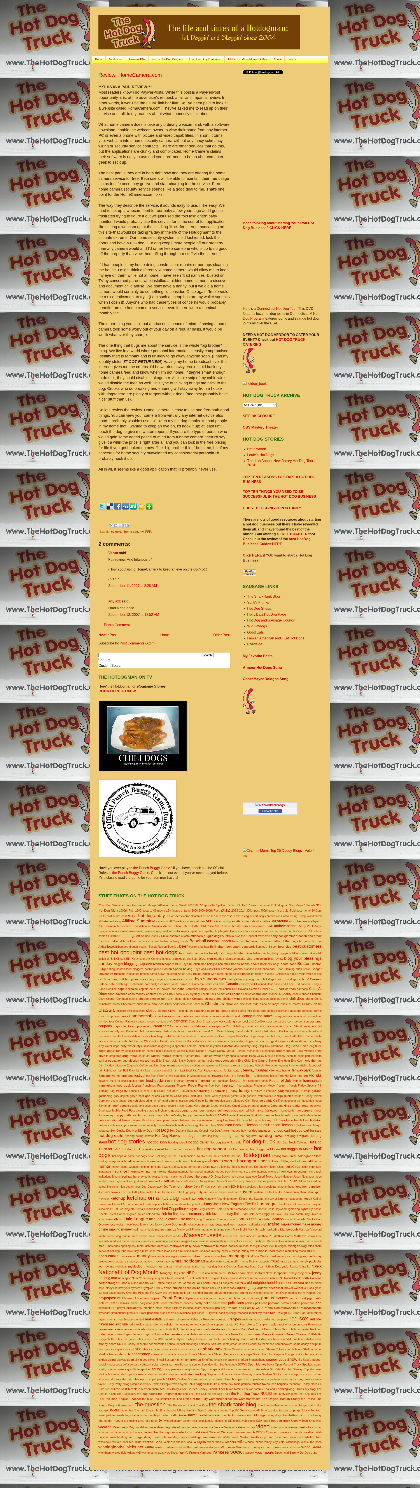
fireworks (217, 1075)
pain (189, 1292)
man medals (146, 1229)
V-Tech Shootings (310, 1420)
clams (317, 1004)
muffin (235, 1261)
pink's (318, 1298)
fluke (113, 1080)
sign (249, 1354)
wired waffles (183, 1447)
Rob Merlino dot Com (256, 1329)
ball (128, 941)
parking (268, 1292)
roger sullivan (152, 1334)
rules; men (143, 1339)
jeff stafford (191, 1181)
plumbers (176, 1303)
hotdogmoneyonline (110, 1161)
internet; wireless (267, 1171)
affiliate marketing (109, 921)
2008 (195, 910)
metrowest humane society (219, 1246)
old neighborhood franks (266, 1283)
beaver (143, 946)
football (235, 1080)
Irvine (143, 1176)
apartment (197, 931)
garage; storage (300, 1090)
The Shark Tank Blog (263, 596)
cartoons (302, 989)
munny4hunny (249, 1261)
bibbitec (239, 953)
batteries (266, 941)
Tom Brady (205, 1410)
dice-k (234, 1041)
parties (292, 1292)
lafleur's (168, 1204)
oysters (167, 1292)
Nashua (243, 1266)
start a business (108, 1374)
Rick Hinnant (181, 1329)
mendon (290, 1241)
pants (230, 1292)
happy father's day (169, 1115)
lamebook (180, 1204)
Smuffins (207, 1359)
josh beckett (129, 1192)
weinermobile (212, 1437)
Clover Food (176, 1010)
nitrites (274, 1278)
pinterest (103, 1303)
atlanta (185, 936)
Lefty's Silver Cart (210, 1209)
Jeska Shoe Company (230, 1181)
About (277, 59)
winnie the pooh (311, 1442)
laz (117, 1209)
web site (161, 1437)
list (120, 1219)
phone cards (241, 1298)
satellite (309, 1339)
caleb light (122, 984)
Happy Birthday (125, 1115)
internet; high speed (190, 1171)
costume (316, 1021)
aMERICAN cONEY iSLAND (202, 926)
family (140, 1070)
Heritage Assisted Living (206, 1120)
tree (200, 1415)
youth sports (264, 1452)
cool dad (248, 1021)
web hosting (118, 1437)
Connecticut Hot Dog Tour (276, 308)
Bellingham (217, 946)
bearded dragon (128, 946)
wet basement (279, 1437)
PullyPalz (212, 1313)
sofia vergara (131, 1364)
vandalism (142, 1427)
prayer (121, 1307)
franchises (149, 1085)
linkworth (112, 1219)
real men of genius (176, 1319)
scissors (204, 1344)
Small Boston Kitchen (170, 1359)
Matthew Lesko (304, 1236)
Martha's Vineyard (310, 1229)
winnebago (292, 1442)
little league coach (163, 1219)
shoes (155, 1354)
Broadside (132, 973)
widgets (200, 1442)
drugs (141, 1055)
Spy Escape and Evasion (217, 1369)
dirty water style (132, 1046)
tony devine (221, 1410)
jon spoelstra (267, 1186)
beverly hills (216, 953)
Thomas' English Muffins (149, 1410)
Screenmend (266, 1344)
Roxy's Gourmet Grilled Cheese (284, 1334)
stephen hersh (177, 1374)
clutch (189, 1010)
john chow (185, 1186)
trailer (183, 1415)
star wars (316, 1369)
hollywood (105, 1125)
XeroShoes (171, 1452)
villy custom (314, 1427)
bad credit (315, 936)
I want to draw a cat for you (179, 1166)
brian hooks (303, 969)
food (141, 1080)
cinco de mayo (270, 1004)
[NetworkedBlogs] (270, 805)
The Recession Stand (181, 1405)
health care (291, 1115)
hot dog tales (176, 1142)
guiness (211, 1110)
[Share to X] (120, 525)
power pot (307, 1303)
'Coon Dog (104, 905)
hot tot (226, 1156)
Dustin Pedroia (161, 1055)
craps (117, 1026)
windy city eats (274, 1442)
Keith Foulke (273, 1192)
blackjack (179, 958)
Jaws (111, 1181)
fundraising (201, 1090)
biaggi (229, 953)
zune (314, 1452)
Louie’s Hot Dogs (260, 455)
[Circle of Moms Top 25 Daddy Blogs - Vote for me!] (282, 855)
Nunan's (124, 1283)
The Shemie (265, 1405)
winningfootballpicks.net (120, 1447)
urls (252, 1420)
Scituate (216, 1344)
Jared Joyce (265, 1176)
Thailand (269, 1389)
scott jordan (230, 1344)
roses (257, 1334)
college (272, 1010)
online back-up (211, 1288)
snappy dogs (276, 1359)
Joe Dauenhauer (152, 1186)
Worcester (228, 1447)
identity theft (229, 1166)
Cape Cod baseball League (304, 984)
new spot (124, 1278)
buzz (191, 979)
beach (112, 946)
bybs (222, 979)
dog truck (316, 1046)
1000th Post (126, 910)
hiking (253, 1120)
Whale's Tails (313, 1437)
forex (264, 1080)
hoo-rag (193, 1125)
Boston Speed (172, 969)
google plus (159, 1105)
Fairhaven (110, 1070)
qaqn (222, 1313)
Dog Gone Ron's (296, 1046)
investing (300, 1171)
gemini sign (238, 1096)
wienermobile (215, 1442)
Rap (302, 1313)
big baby (272, 953)
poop (264, 1303)
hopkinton (224, 1125)
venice (208, 1427)
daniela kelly (154, 1031)
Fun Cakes (158, 1090)
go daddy (265, 1100)
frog (112, 1090)
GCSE (178, 1096)
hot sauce (214, 1156)
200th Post (212, 910)
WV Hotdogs (257, 626)
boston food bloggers (130, 969)
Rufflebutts (315, 1334)
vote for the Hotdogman (158, 1432)
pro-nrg (220, 1307)
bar (134, 941)
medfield (115, 1241)
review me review (110, 1329)
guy (241, 1110)
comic (317, 1010)
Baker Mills (118, 941)
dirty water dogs (108, 1046)
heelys (126, 1120)
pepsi (212, 1298)
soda (119, 1364)
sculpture (316, 1344)
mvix (295, 1261)
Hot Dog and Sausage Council (271, 620)
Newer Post (107, 635)
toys (128, 1415)
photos (267, 1297)
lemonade (242, 1209)
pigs (309, 1298)
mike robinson (201, 1251)
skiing (112, 1359)
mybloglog (135, 1266)
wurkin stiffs (149, 1452)
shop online (168, 1354)
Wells (226, 1437)
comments (121, 1016)
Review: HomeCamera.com (130, 75)
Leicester (228, 1209)
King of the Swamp (251, 1198)
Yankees (206, 1452)
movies (159, 1261)
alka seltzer (263, 921)
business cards (176, 979)
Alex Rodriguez (225, 921)
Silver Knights (262, 1354)
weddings (194, 1437)
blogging (131, 964)
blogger (118, 964)
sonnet (196, 1364)
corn (290, 1021)
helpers (184, 1120)
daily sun (119, 1031)
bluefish (194, 964)
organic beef (266, 1288)
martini (126, 1236)
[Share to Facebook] (124, 525)
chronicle (232, 1004)
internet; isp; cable (244, 1171)
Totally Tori (308, 1410)
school (171, 1344)
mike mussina (182, 1251)
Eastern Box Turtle (196, 1055)
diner (294, 1041)
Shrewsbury (205, 1354)
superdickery (258, 1379)
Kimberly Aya (213, 1198)
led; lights (191, 1209)
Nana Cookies (227, 1266)
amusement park (261, 926)
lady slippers (154, 1204)
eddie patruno (306, 1055)
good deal (308, 1100)
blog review (275, 958)
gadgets (283, 1090)
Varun (113, 553)
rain (272, 1313)
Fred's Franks (198, 1085)
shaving (260, 1349)
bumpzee (131, 979)
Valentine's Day (124, 1427)
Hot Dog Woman (238, 1149)
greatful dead (299, 1105)
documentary (242, 1046)
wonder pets (212, 1447)
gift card (163, 1100)
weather (309, 1432)
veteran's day (245, 1427)
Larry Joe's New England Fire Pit (230, 1204)
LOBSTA (255, 1219)
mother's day (312, 1256)
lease (157, 1209)
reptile (283, 1324)
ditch (202, 1046)
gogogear (290, 1100)
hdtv (260, 1115)
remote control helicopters (207, 1324)
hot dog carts (110, 1135)
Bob (203, 964)
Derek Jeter (167, 1041)
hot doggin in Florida (265, 1149)
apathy (209, 931)
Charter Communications (122, 998)
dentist (128, 1041)
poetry (199, 1303)
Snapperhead (257, 1359)
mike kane (149, 1251)
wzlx (161, 1452)
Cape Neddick (107, 989)
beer (183, 946)
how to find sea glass (195, 1161)
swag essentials (140, 1384)
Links (231, 59)
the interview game (285, 1393)
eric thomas (313, 1060)
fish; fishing (238, 1075)
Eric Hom (284, 1060)
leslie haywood (277, 1209)
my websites (118, 1266)
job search (128, 1186)
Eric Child (244, 1060)
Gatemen (167, 1096)
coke (256, 1010)
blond (157, 964)
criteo (175, 1026)
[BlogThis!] (116, 525)
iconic (215, 1166)
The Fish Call (197, 1393)
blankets (192, 958)
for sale (248, 1080)
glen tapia (226, 1100)
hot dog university (184, 1149)
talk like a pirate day (220, 1384)
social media (106, 1364)
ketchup (118, 1198)
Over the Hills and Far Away (144, 1292)
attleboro (197, 936)
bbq (313, 941)
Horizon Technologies (250, 1125)
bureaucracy (146, 979)
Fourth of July (280, 1080)
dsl (148, 1055)
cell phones (234, 994)
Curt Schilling (235, 1026)
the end (183, 1393)
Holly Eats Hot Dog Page (266, 614)
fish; (226, 1075)
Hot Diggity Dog (121, 1130)
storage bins (297, 1374)
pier (291, 1298)
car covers (163, 989)
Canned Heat (264, 984)
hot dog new (248, 1136)
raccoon (243, 1313)
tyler (194, 1420)
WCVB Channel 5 (267, 1432)
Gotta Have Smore (198, 1105)
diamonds (223, 1041)
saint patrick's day (253, 1339)
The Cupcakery (126, 1393)
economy (279, 1055)
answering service (142, 931)
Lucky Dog (170, 1224)
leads (149, 1209)
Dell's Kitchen (305, 1036)
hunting (144, 1166)
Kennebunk (291, 1192)
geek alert (189, 1096)
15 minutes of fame (178, 910)
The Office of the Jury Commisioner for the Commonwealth (219, 1398)
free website (244, 1085)
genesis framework (259, 1096)
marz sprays (139, 1236)
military (215, 1251)
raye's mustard (107, 1319)
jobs (138, 1186)
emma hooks (206, 1060)
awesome (264, 936)
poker (208, 1303)
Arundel (145, 936)
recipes (235, 1319)
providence (184, 1313)
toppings (295, 1410)
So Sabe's (305, 1359)
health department (310, 1115)
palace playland (215, 1292)
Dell (293, 1036)
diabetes (200, 1041)
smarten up (193, 1359)
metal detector (146, 1246)
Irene (136, 1176)
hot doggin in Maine (297, 1149)
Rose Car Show (241, 1334)
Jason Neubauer (303, 1176)
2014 (242, 910)
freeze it (282, 1085)
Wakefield (201, 1432)
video (263, 1426)
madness (229, 1224)
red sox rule (118, 1324)
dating (181, 1031)
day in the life (279, 1031)
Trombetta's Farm (294, 1415)
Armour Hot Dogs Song (262, 667)
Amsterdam (240, 926)
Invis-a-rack (314, 1171)
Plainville (124, 1303)
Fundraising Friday (224, 1090)
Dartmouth (169, 1031)
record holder (262, 1319)
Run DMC (158, 1339)
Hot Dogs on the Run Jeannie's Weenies (181, 1156)
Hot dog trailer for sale (226, 1142)
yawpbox (248, 1452)
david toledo (261, 1031)
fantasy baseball (162, 1070)
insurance (119, 1171)
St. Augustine (260, 1369)
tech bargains (279, 1384)
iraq (130, 1176)
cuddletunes (197, 1026)
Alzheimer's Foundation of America (139, 926)
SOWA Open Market (252, 1364)
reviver (128, 1329)
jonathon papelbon (309, 1186)
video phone (279, 1427)
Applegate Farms (227, 931)
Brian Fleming (285, 969)
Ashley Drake (159, 936)
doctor (228, 1046)
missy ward (249, 1251)
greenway (316, 1105)
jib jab (292, 1181)
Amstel (226, 926)
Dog (254, 1046)
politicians (236, 1303)
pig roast (300, 1298)
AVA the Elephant (246, 936)
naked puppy (182, 1266)
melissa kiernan (209, 1241)
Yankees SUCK (227, 1452)
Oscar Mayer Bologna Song (266, 679)
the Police (308, 1398)
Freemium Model (264, 1085)
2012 (225, 910)
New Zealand (175, 1278)
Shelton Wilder (312, 1349)
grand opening (261, 1105)
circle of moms (291, 1004)
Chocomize (128, 1004)
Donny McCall (226, 1050)
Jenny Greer (207, 1181)
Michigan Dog (297, 1246)
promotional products (124, 1313)
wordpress (274, 1447)
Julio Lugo (182, 1192)
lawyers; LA (106, 1209)
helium (175, 1120)
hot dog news (270, 1135)
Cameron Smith (202, 984)
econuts (292, 1055)
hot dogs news (145, 1156)
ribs (151, 1329)
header (269, 1115)
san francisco (276, 1339)
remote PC (231, 1324)
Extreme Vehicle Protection (260, 1065)
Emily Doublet (187, 1060)
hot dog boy (238, 1130)
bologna (212, 964)
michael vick (266, 1246)
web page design (141, 1437)
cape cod (280, 984)
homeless (181, 1125)
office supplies (167, 1283)
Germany (104, 1100)
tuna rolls (144, 1420)
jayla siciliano (124, 1181)
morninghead (219, 1256)
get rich (133, 1100)
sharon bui (247, 1349)
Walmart (214, 1432)
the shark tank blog (232, 1404)
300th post (253, 910)
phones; (255, 1298)
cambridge (152, 984)
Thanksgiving (285, 1389)
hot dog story (157, 1142)
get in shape (118, 1100)
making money (120, 1229)
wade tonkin (184, 1432)
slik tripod (141, 1359)
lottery (144, 1224)
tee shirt (121, 1389)
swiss (175, 1384)
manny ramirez (165, 1229)
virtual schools (119, 1432)
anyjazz (114, 601)
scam (112, 1344)
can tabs (218, 984)
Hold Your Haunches (286, 1120)
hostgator (104, 1130)
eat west (215, 1055)
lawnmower (304, 1204)
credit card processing (136, 1026)
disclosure (150, 1046)
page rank (179, 1292)
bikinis (313, 953)
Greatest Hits (137, 59)
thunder (171, 1410)
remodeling (182, 1324)
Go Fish (278, 1100)
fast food (186, 1070)
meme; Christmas (254, 1241)
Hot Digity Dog (142, 1130)
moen (302, 1251)
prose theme (168, 1313)
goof (115, 1105)
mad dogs (215, 1224)
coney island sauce (257, 1016)
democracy (116, 1041)
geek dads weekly (209, 1096)
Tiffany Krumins (187, 1410)
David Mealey (225, 1031)
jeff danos (176, 1181)
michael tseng (248, 1246)
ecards (244, 1055)
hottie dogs (139, 1161)
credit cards (162, 1026)
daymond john (298, 1031)
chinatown (104, 1004)
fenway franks (281, 1070)
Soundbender (210, 1364)
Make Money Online (254, 59)
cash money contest (142, 994)
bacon (302, 936)
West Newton (240, 1437)
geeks (226, 1096)
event (171, 1065)
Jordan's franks (109, 1192)
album (200, 921)
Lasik (282, 1204)
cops (269, 1021)
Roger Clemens (133, 1334)
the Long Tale (307, 1393)
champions (259, 994)
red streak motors (140, 1324)
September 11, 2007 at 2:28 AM (132, 586)
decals (176, 1036)
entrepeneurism (226, 1060)
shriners (240, 1354)
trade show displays (146, 1415)
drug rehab (130, 1055)
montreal (195, 1256)
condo (237, 1016)
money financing (163, 1256)
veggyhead (172, 1427)
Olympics (147, 1288)
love (151, 1224)
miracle (226, 1251)
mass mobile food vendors (166, 1236)
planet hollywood (141, 1303)
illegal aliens (276, 1166)
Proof (142, 1313)
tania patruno (242, 1384)
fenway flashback (256, 1070)
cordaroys (280, 1021)
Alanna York (187, 921)
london (289, 1219)
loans (243, 1219)
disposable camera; (185, 1046)
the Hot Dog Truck (218, 1393)
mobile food (266, 1251)
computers (184, 1016)
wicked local (184, 1442)
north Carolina (312, 1278)
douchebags (267, 1050)
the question (150, 1404)
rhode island (140, 1329)
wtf (138, 1452)
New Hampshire (277, 1273)
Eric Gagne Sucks (264, 1060)
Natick (317, 1266)
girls (191, 1100)
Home (98, 59)
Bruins (197, 973)
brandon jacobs (232, 969)
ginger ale (181, 1100)
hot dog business (259, 1130)
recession (221, 1319)
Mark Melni (240, 1229)
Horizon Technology (283, 1125)
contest (180, 1021)
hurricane (155, 1166)
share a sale (169, 1349)
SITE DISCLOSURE (259, 416)
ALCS (210, 921)
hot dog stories (126, 1141)
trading (165, 1415)
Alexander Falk (245, 921)
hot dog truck (259, 1141)
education (115, 1060)
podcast (189, 1303)
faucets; (217, 1070)
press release (164, 1307)
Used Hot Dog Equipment (205, 59)
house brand (155, 1161)
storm (309, 1374)
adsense (213, 916)
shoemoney (141, 1354)
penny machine (198, 1298)
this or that (126, 1410)
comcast (307, 1010)
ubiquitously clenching (212, 1420)
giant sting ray (148, 1100)
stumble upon (137, 1379)
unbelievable (241, 1420)
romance (204, 1334)
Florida (315, 1075)
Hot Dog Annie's (220, 1130)
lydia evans (194, 1224)
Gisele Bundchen (207, 1100)
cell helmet (218, 994)
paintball (198, 1292)
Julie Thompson (164, 1192)
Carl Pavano (240, 989)
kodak (308, 1198)
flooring (303, 1075)
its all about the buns (193, 1176)
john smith (223, 1186)
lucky (158, 1224)
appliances (247, 931)
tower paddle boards (111, 1415)
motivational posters (112, 1261)
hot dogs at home (123, 1156)
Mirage (236, 1251)
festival (139, 1075)
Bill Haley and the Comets (143, 958)
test (162, 1389)
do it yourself (214, 1046)
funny (244, 1090)
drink (318, 1050)
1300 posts (142, 910)
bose (292, 964)
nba (183, 1273)
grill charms (162, 1110)
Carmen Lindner (259, 989)
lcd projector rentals (132, 1209)
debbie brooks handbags (148, 1036)
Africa (155, 921)
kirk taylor (270, 1198)
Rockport (316, 1329)
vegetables (156, 1427)
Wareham (227, 1432)
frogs (119, 1090)
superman (287, 1379)
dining (303, 1041)
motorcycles (135, 1261)
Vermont (229, 1427)
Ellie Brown (163, 1060)
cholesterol (143, 1004)
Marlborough (289, 1229)
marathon (207, 1229)
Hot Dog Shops (259, 608)
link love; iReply (259, 1214)
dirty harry (315, 1041)
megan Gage (189, 1241)
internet (150, 1171)
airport (164, 921)
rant (291, 1313)
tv (160, 1420)
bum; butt (117, 979)
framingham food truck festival (120, 1085)
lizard (233, 1219)
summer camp (201, 1379)
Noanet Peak (292, 1278)
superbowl (242, 1379)
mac (205, 1224)
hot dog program (296, 1136)
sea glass (117, 1349)
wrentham (104, 1452)
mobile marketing (287, 1251)
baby (274, 936)
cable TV (303, 979)
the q (131, 1405)
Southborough (228, 1364)
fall (120, 1070)
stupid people (156, 1379)
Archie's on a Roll (301, 931)
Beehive (173, 946)
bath (242, 941)
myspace (150, 1266)
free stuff (228, 1085)
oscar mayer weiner (289, 1288)
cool (238, 1021)
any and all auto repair (172, 931)
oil (220, 1283)
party (301, 1292)
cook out (217, 1021)
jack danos (238, 1176)
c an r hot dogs (264, 979)
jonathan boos (286, 1186)
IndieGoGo (293, 1166)
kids (201, 1198)
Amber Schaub (172, 926)
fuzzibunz (270, 1090)
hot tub (235, 1156)
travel (192, 1415)
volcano (135, 1432)
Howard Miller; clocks (284, 1161)
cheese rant (158, 998)
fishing (251, 1075)
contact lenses (145, 1021)
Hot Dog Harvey (167, 1136)
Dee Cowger (227, 1036)
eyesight (284, 1065)
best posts (186, 953)
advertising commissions (266, 916)
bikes (304, 953)
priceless (208, 1307)
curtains (250, 1026)
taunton (256, 1384)
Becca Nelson (157, 946)
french (293, 1085)
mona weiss (127, 1256)
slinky (152, 1359)
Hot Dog (161, 1130)
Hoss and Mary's (311, 1125)
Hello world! (256, 449)
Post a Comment (117, 625)
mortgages (239, 1255)
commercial (140, 1016)
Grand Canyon (241, 1105)
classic (107, 1010)
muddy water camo (218, 1261)
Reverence (315, 1324)
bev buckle (201, 953)
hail (247, 1110)
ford (257, 1080)
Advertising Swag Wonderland (302, 916)
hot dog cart (280, 1130)
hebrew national (109, 1120)
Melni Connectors (231, 1241)
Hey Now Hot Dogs (235, 1120)
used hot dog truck (276, 1420)
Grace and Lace (221, 1105)
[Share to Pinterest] (128, 525)
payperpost (107, 1298)
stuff (124, 1379)
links (101, 1219)
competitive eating (163, 1016)
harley (210, 1115)
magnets (241, 1224)
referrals (158, 1324)
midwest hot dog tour (112, 1251)
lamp (190, 1204)
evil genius (208, 1065)
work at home (291, 1447)
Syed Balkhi (188, 1384)
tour (319, 1410)
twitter (187, 1420)
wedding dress (177, 1437)
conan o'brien (200, 1016)
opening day (246, 1288)
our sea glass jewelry (111, 1292)
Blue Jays (181, 964)
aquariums (261, 931)
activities (200, 916)
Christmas (214, 1003)
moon (206, 1256)
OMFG (158, 1288)
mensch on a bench (309, 1241)
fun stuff (172, 1090)
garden (317, 1090)
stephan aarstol (157, 1374)
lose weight (117, 1224)
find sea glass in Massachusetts (189, 1075)
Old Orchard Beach (300, 1283)
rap (297, 1313)
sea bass (104, 1349)
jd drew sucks (153, 1181)
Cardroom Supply (197, 989)
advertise (226, 916)
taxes (266, 1384)
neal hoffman (213, 1273)
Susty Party (114, 1384)
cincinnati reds (249, 1004)
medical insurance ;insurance (149, 1241)
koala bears (295, 1198)
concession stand (221, 1016)
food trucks (155, 1080)
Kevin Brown (188, 1198)
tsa (126, 1420)
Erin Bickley (106, 1065)
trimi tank (228, 1415)
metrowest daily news (185, 1246)
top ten (283, 1410)
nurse (134, 1283)
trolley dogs (274, 1415)
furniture (256, 1090)
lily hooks (315, 1209)
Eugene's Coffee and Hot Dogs (146, 1065)
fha (148, 1075)
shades (155, 1349)
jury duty (196, 1192)
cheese (144, 998)
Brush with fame (212, 973)
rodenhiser (105, 1334)
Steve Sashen (263, 1374)
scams (122, 1344)
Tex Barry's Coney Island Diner (203, 1389)
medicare (174, 1241)
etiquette (120, 1065)
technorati (295, 1384)
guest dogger (180, 1110)
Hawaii (231, 1115)
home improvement (125, 1125)
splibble (135, 1369)
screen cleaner (247, 1344)
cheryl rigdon (183, 998)
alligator (316, 921)
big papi (285, 953)
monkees (182, 1256)
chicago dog (213, 998)
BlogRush (145, 964)
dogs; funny (115, 1050)
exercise (236, 1065)
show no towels (187, 1354)
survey (309, 1379)
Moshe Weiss (259, 1256)
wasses (240, 1432)
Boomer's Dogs (270, 964)
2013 (234, 910)
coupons (105, 1026)
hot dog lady (210, 1136)
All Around (280, 921)
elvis (174, 1060)
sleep (130, 1359)
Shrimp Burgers (224, 1354)
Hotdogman (255, 1155)
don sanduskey (166, 1050)
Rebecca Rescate (202, 1319)
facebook (315, 1065)
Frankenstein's (166, 1085)
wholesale (104, 1442)
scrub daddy (301, 1344)
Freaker (182, 1085)
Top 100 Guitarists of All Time (248, 1410)
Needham (239, 1273)
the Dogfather (167, 1393)
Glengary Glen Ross (246, 1100)
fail (100, 1070)
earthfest (178, 1055)
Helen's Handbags (142, 1120)
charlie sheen (300, 994)
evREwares (222, 1065)
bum (107, 979)
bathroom (252, 941)
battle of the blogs (285, 941)
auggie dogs (212, 936)
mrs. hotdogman (190, 1261)
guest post (198, 1110)
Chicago (197, 998)
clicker (121, 1010)
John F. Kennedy (205, 1186)
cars (274, 989)
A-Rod (170, 916)
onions (187, 1288)
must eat (286, 1261)
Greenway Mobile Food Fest (116, 1110)
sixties (102, 1359)
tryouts (118, 1420)
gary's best (137, 1096)
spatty (102, 1369)
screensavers (283, 1344)
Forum (292, 59)
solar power (160, 1364)
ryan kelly (214, 1339)
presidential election (140, 1307)
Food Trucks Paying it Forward (187, 1080)
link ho (166, 1214)
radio (266, 1313)
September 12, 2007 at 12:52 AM (133, 614)
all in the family (299, 921)
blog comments (235, 958)
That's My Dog (305, 1389)
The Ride (202, 1405)
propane (153, 1313)
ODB (153, 1283)
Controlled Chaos (200, 1021)
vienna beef (296, 1427)
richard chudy (163, 1329)
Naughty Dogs (170, 1273)
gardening (105, 1096)
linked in (316, 1214)
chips (116, 1004)
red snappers (279, 1319)
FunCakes (186, 1090)
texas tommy (254, 1389)
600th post (120, 916)
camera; (116, 531)
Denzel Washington (146, 1041)
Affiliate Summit (136, 921)
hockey (266, 1120)
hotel (127, 1161)
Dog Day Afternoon (271, 1046)
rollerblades (191, 1334)
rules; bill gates (126, 1339)
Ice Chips (204, 1166)
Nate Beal (256, 1266)
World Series (311, 1447)
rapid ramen (314, 1313)
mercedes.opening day (121, 1246)
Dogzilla (130, 1050)
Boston (304, 963)
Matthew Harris (283, 1236)
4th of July (282, 910)
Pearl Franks (174, 1297)
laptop (199, 1204)
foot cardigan (220, 1080)
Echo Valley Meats (261, 1055)
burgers (160, 979)
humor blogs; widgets (125, 1166)
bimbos (167, 958)
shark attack (194, 1349)
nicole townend (259, 1278)
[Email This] (111, 525)
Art (138, 936)
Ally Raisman (107, 926)
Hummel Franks (310, 1161)
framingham (312, 1080)
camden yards (169, 984)
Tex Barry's (173, 1389)
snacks (232, 1359)
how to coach (172, 1161)
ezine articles (299, 1065)
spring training (191, 1369)
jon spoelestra (249, 1186)
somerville (176, 1364)
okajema (228, 1283)
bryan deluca (233, 973)
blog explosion (257, 958)
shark (181, 1349)
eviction (195, 1065)
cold (263, 1010)
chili (285, 998)
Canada (232, 984)
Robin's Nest (280, 1329)
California (137, 984)
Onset (225, 1288)
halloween (272, 1110)
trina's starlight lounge (250, 1415)
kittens (282, 1198)
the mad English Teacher (123, 1398)
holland (304, 1120)
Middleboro (315, 1246)
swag (126, 1384)
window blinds (254, 1442)
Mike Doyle (134, 1251)
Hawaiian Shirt (247, 1115)
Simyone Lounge (283, 1354)
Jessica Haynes (256, 1181)
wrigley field (119, 1452)
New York (138, 1278)
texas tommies (235, 1389)
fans (147, 1070)
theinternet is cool (285, 1405)
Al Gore (174, 921)
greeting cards (145, 1110)
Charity (286, 994)
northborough (107, 1283)
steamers (139, 1374)
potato (285, 1303)
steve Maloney (242, 1374)
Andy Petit (306, 926)
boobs (245, 964)
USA (259, 1420)
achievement (184, 916)
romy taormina (221, 1334)
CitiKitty (307, 1004)
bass (235, 941)
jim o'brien (113, 1186)
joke (235, 1186)
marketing (272, 1229)
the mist (147, 1398)
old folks (240, 1283)
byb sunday (206, 979)
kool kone (114, 1204)
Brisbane (119, 973)
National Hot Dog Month (128, 1272)
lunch (182, 1224)
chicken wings (232, 998)
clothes (162, 1010)
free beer (214, 1085)
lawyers (317, 1204)
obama (144, 1283)
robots (293, 1329)
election (133, 1060)
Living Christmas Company (211, 1219)
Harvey (220, 1115)
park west (255, 1292)
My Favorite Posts (258, 656)
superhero (273, 1379)
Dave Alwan (194, 1031)
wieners (230, 1442)
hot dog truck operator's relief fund (146, 1149)
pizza (113, 1303)
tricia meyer (212, 1415)
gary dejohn (121, 1096)
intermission (136, 1171)
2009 (202, 910)
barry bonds (180, 941)
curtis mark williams (269, 1026)
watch (251, 1432)
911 (130, 916)
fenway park (301, 1070)
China (318, 998)
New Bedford (255, 1273)
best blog (284, 946)
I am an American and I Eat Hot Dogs (275, 638)
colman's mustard (289, 1010)
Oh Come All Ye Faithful (194, 1283)
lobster (266, 1219)
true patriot (105, 1420)
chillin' (309, 998)
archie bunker (278, 931)
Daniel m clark (135, 1031)
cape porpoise (128, 989)
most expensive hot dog (286, 1256)
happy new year (194, 1115)
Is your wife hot (158, 1176)
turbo (154, 1420)
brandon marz (252, 969)
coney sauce (282, 1016)
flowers (103, 1080)
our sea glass (313, 1288)
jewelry (271, 1181)
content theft (164, 1021)
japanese (251, 1176)
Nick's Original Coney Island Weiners (225, 1278)
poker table (220, 1303)
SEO (138, 1349)
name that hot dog (204, 1266)
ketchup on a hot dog (153, 1198)
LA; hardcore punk (133, 1204)
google (124, 1105)
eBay (225, 1055)
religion (169, 1324)
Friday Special (307, 1085)
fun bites (143, 1090)
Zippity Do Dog (300, 1452)
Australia (228, 936)
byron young (246, 979)
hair (252, 1110)
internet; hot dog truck (217, 1171)
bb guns (304, 941)
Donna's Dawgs (206, 1050)
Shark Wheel (232, 1349)
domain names (145, 1050)
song (187, 1364)
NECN (226, 1273)
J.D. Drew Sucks (219, 1176)
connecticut (298, 1016)
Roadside (254, 644)
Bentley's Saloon (266, 946)
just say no (211, 1192)
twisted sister (172, 1420)
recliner (247, 1319)
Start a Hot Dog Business (167, 59)
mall (135, 1229)
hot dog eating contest (139, 1136)
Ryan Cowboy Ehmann (191, 1339)
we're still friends (291, 1432)
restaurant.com (297, 1324)
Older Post (221, 635)
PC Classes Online (129, 1298)
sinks (298, 1354)
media (126, 1241)
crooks (184, 1026)
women (198, 1447)
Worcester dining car (251, 1447)
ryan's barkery (231, 1339)
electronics (147, 1060)
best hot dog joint (120, 952)
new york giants (156, 1278)
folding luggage (127, 1080)
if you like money (257, 1166)
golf (299, 1100)
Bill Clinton (118, 958)
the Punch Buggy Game (151, 868)
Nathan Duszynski (277, 1266)
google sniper (176, 1105)
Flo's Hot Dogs (287, 1075)
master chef (230, 1236)
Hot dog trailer (197, 1142)
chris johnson (195, 1004)
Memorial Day (275, 1241)
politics (249, 1303)
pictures (281, 1298)
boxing (187, 969)
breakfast (268, 969)
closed (151, 1010)
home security (134, 531)
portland (274, 1303)
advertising (241, 916)
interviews (286, 1171)
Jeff (166, 1181)
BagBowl (104, 941)
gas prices (152, 1096)
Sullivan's (184, 1379)
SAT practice (294, 1339)
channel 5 (274, 994)
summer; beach (223, 1379)
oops (233, 1288)
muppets (264, 1261)
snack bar (220, 1359)
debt (168, 1036)
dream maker (285, 1050)
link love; (241, 1214)
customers (309, 1026)
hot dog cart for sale (306, 1130)
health (279, 1115)
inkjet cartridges (311, 1166)
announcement (118, 931)
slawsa (121, 1359)
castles (161, 994)
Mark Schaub (256, 1229)
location (277, 1219)
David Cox (209, 1031)
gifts (172, 1100)
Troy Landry (314, 1415)
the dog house (147, 1393)
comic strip (105, 1016)
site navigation (312, 1354)
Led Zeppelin (172, 1209)
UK (230, 1420)
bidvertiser (259, 953)
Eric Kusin (297, 1060)
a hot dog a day (149, 915)
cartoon (290, 989)
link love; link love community (290, 1214)
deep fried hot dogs (270, 1036)
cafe (112, 984)
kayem (246, 1191)
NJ (281, 1278)
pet (230, 1298)
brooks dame (148, 973)
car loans (178, 989)
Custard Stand (293, 1026)
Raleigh (281, 1313)
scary (131, 1344)
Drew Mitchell (305, 1050)
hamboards (287, 1110)
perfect (222, 1298)
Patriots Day (314, 1292)
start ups (126, 1374)
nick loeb (195, 1278)
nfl (186, 1278)
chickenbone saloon (256, 998)
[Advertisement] (279, 113)
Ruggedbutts (106, 1339)
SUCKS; (171, 1379)
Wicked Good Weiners (159, 1442)
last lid (291, 1204)
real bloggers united (131, 1319)
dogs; (102, 1050)
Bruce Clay (185, 973)
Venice (218, 1427)
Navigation (115, 59)
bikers (296, 953)
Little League (136, 1219)
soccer (317, 1359)
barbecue (166, 941)
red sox (298, 1318)
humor (104, 1166)
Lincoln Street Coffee (112, 1214)
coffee (233, 1010)
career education (220, 989)
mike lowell (164, 1251)
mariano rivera (223, 1229)
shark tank (213, 1349)
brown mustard (167, 973)
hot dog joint (191, 1136)
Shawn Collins (275, 1349)
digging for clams (256, 1041)
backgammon (287, 936)
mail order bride (257, 1224)
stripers (115, 1379)
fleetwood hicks (267, 1075)
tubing (133, 1420)
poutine (295, 1303)
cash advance (117, 994)
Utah (294, 1420)
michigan (281, 1246)
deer (286, 1036)
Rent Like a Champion (254, 1324)
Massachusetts (202, 1235)
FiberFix (162, 1075)
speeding (123, 1369)
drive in (103, 1055)
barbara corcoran (148, 941)
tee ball (110, 1389)
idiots (241, 1166)
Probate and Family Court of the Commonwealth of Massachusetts (274, 1307)
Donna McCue (186, 1050)
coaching (200, 1010)
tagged (201, 1384)
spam (318, 1364)
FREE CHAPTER (294, 534)
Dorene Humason (247, 1050)
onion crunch (173, 1288)
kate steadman (228, 1192)
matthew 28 (264, 1236)
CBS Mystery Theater (260, 427)
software (145, 1364)
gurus (234, 1110)
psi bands (198, 1313)
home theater (166, 1125)
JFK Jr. (282, 1181)
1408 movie (157, 910)
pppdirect (104, 1307)
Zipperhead (282, 1452)
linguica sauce (136, 1214)
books (255, 964)
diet (241, 1041)
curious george (215, 1026)
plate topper (160, 1303)
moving (169, 1261)
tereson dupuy (150, 1389)
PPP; (148, 531)
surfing (299, 1379)
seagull (129, 1349)
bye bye (232, 979)
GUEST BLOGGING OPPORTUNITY (272, 508)
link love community (188, 1214)
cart (281, 989)
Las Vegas (267, 1203)
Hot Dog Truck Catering (292, 1142)
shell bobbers (293, 1349)
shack (146, 1349)
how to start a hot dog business (240, 1161)
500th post (105, 916)
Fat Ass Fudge (201, 1070)
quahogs (231, 1313)
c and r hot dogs (285, 979)
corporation (302, 1021)
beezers (194, 946)
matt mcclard (248, 1236)
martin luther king (109, 1236)
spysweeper (242, 1369)
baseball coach (219, 941)
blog (202, 958)
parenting (241, 1292)
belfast (204, 946)
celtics (247, 994)
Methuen (162, 1246)
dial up (211, 1041)
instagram (104, 1171)
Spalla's (307, 1364)
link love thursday (219, 1214)
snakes (243, 1359)
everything (182, 1065)
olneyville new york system (123, 1288)
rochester (303, 1329)
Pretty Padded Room (187, 1307)
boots (284, 964)
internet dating (167, 1171)
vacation (105, 1427)
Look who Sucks (304, 1219)
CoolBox (260, 1021)
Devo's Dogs (185, 1041)
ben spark (233, 946)
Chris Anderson (175, 1004)
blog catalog (215, 958)
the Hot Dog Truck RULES (252, 1393)
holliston (316, 1120)
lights (304, 1209)
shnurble (125, 1354)
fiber (153, 1075)
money (143, 1255)
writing (131, 1452)
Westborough (258, 1437)
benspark (248, 946)
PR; (113, 1307)
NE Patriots (195, 1273)
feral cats (127, 1075)
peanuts (148, 1298)
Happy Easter (146, 1115)
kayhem (259, 1192)
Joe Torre (170, 1186)
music (275, 1261)
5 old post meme (300, 910)
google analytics (140, 1105)
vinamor (103, 1432)
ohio (215, 1283)
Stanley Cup (301, 1369)
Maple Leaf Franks (189, 1229)
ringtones (196, 1329)
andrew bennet (286, 926)
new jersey (296, 1273)
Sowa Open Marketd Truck (284, 1364)
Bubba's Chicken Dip (277, 973)
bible (248, 953)
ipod (124, 1176)
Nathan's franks (300, 1266)
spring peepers (171, 1369)
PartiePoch (280, 1292)
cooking (229, 1021)
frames (297, 1080)
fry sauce (130, 1090)
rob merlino (233, 1329)
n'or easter (164, 1266)
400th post (267, 910)
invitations (104, 1176)
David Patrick (244, 1031)
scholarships (157, 1344)
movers (148, 1261)
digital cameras (279, 1041)
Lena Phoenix (257, 1209)
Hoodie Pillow (207, 1125)
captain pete (147, 989)
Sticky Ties (280, 1374)
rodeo (118, 1334)
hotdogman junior (284, 1156)
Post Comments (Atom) (138, 643)
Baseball (197, 940)
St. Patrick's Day (281, 1369)
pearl (157, 1298)
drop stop (115, 1055)
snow (292, 1359)
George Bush (281, 1096)
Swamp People (161, 1384)
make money (291, 1224)
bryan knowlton (252, 973)
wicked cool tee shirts (127, 1442)
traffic (174, 1415)
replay (274, 1324)
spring (156, 1369)
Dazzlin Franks (121, 1036)
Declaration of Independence (199, 1036)
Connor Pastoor (125, 1021)
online (196, 1288)
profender (104, 1313)
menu (102, 1246)
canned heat (247, 984)
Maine (274, 1224)
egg (125, 1060)
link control (153, 1214)
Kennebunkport (311, 1192)
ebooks (234, 1055)
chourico (158, 1004)
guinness (223, 1110)
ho (259, 1120)
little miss (186, 1219)
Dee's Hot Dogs (246, 1036)
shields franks (108, 1354)
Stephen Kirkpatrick (219, 1374)
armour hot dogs (122, 936)
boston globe (153, 969)
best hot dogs (160, 952)
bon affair (224, 964)
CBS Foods (174, 994)
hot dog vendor (211, 1149)
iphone (116, 1176)
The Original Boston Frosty (281, 1398)
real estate (153, 1319)
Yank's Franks (258, 602)
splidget (145, 1369)
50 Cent (317, 910)
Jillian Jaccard (307, 1181)
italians (173, 1176)
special (111, 1369)
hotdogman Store (310, 1156)
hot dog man (229, 1136)
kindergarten (230, 1198)
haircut (260, 1110)
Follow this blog (270, 811)
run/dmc (170, 1339)
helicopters (163, 1120)
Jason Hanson (283, 1176)
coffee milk (245, 1010)
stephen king (197, 1374)
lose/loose (132, 1224)
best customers (307, 946)
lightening (294, 1209)
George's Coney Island (307, 1096)
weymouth (296, 1437)
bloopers (168, 964)
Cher (170, 998)
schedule (142, 1344)
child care (276, 998)
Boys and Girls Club (207, 969)
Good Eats (255, 632)
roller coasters (172, 1334)
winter (149, 1447)
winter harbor (164, 1447)
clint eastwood (136, 1010)
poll (257, 1303)
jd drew (138, 1181)
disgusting (164, 1046)
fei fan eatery (233, 1070)
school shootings (187, 1344)
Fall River (129, 1070)
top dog (273, 1410)
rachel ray (255, 1313)
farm (176, 1070)
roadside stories (214, 1329)
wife (240, 1442)
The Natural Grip (164, 1398)
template (134, 1389)
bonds (235, 964)
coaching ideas (217, 1010)
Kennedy (104, 1198)
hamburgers (304, 1110)
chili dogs (296, 998)
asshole (175, 936)
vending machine (192, 1427)
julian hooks (145, 1192)
